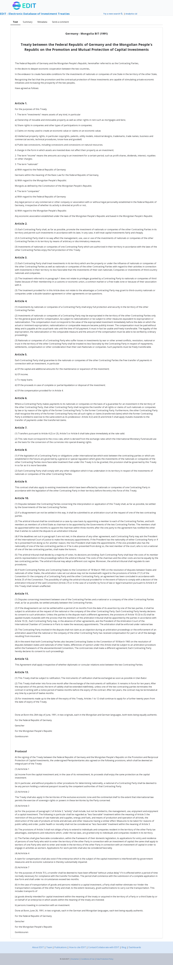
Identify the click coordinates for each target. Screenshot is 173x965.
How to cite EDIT (77, 947)
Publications (60, 947)
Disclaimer (75, 959)
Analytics (130, 13)
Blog (124, 947)
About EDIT (38, 947)
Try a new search (112, 13)
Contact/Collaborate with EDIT (103, 947)
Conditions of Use (88, 959)
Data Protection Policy (104, 959)
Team (49, 947)
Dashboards (135, 947)
